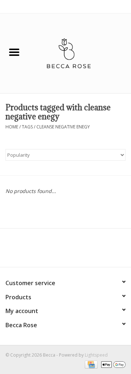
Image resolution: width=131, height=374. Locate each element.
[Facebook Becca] (52, 250)
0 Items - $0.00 (110, 6)
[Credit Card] (90, 364)
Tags (27, 127)
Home (11, 127)
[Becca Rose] (79, 52)
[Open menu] (14, 52)
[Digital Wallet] (112, 364)
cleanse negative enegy (63, 127)
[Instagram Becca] (78, 250)
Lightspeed (96, 355)
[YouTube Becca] (65, 250)
